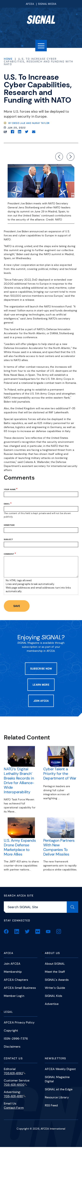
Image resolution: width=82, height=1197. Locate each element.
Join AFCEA (12, 964)
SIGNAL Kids (53, 996)
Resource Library (57, 1097)
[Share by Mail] (33, 131)
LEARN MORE (41, 685)
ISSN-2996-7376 (16, 1039)
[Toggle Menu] (41, 45)
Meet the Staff (55, 972)
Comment (9, 554)
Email (7, 503)
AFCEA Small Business (20, 988)
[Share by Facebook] (12, 131)
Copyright (11, 1030)
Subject (8, 539)
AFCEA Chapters (16, 980)
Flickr (37, 931)
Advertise (52, 1004)
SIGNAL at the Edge (59, 1089)
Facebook (6, 931)
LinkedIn (16, 931)
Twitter (27, 931)
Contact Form (14, 1108)
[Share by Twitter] (26, 131)
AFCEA (30, 4)
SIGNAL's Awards (57, 980)
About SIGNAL (55, 964)
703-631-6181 (13, 1096)
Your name (10, 489)
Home (8, 59)
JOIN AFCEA (41, 701)
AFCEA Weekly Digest (60, 1069)
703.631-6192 (13, 1073)
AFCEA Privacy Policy (19, 1022)
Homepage (9, 525)
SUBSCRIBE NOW (41, 669)
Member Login (14, 996)
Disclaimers (12, 1047)
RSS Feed (51, 1105)
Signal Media (47, 4)
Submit (72, 907)
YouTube (48, 931)
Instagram (58, 931)
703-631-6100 (14, 1085)
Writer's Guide (55, 988)
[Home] (41, 21)
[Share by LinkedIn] (19, 131)
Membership (13, 972)
